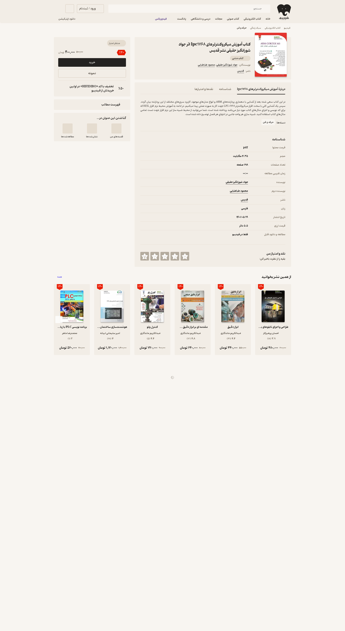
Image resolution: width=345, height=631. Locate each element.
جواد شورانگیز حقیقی (226, 65)
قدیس (240, 71)
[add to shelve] (116, 128)
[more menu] (142, 71)
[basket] (69, 8)
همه (59, 277)
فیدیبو (287, 28)
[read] (68, 128)
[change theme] (58, 8)
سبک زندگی (255, 28)
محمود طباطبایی (206, 65)
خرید (92, 62)
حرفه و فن (242, 28)
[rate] (185, 256)
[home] (283, 12)
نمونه (92, 73)
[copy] (61, 88)
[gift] (159, 71)
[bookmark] (151, 71)
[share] (168, 71)
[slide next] (59, 319)
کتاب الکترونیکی (272, 28)
